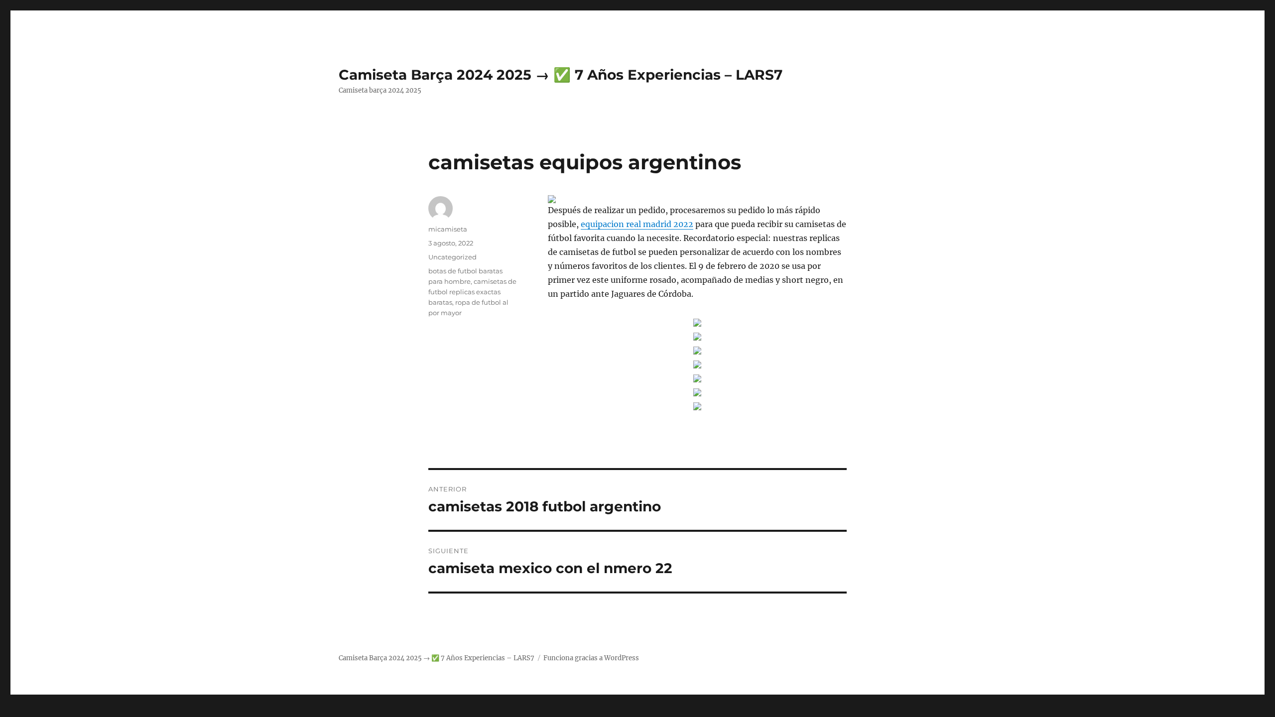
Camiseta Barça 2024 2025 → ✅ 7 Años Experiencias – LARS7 (560, 74)
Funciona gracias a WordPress (591, 658)
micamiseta (447, 229)
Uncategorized (452, 257)
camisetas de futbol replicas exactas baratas (472, 291)
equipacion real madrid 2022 (637, 224)
